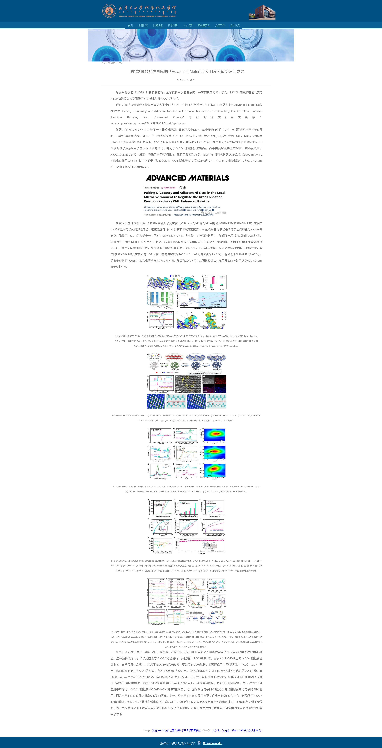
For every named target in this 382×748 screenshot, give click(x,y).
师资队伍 (158, 25)
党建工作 (220, 25)
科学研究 (173, 25)
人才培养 (187, 25)
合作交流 (235, 25)
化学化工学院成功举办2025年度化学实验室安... (237, 730)
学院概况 (143, 25)
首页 (130, 25)
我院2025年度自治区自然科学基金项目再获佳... (177, 730)
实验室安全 (204, 25)
